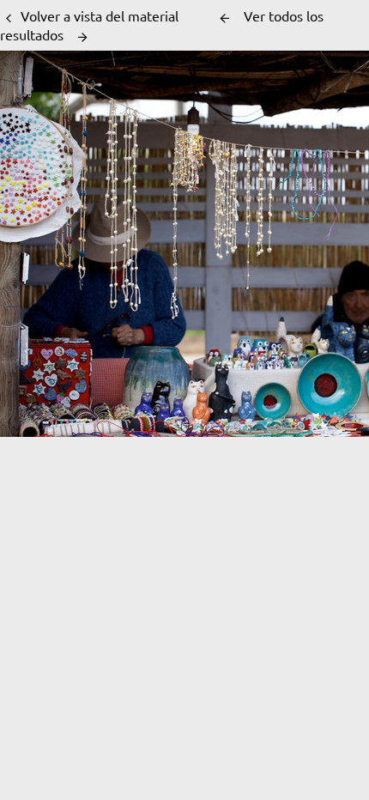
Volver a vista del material (99, 15)
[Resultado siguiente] (82, 37)
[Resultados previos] (224, 18)
